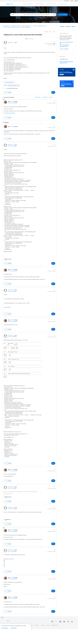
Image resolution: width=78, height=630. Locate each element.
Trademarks (42, 625)
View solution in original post (9, 113)
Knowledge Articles (64, 59)
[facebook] (52, 621)
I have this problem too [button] (9, 82)
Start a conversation (63, 14)
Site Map (48, 625)
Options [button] (73, 26)
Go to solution (30, 38)
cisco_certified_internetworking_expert (12, 88)
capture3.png (7, 519)
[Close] (29, 625)
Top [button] (3, 617)
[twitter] (56, 621)
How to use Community (64, 45)
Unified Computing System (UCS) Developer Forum (66, 62)
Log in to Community (64, 49)
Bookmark (62, 26)
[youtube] (64, 621)
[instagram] (68, 621)
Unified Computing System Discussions (11, 27)
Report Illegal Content (54, 625)
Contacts (7, 620)
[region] (15, 627)
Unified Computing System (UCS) (13, 85)
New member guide (64, 46)
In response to (13, 291)
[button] (5, 92)
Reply (53, 92)
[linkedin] (60, 621)
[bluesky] (72, 621)
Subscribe (68, 26)
